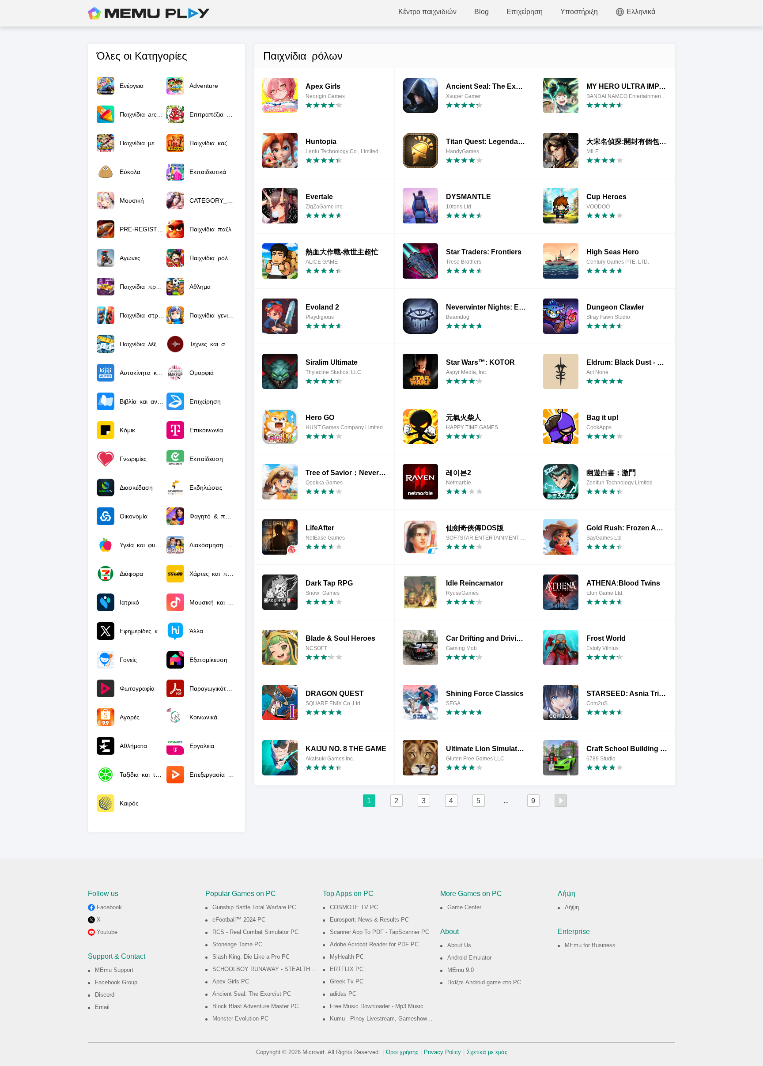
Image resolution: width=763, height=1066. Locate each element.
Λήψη (572, 907)
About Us (459, 945)
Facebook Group (116, 982)
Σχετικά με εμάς (487, 1052)
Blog (481, 11)
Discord (104, 994)
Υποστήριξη (579, 11)
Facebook (109, 907)
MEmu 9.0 (460, 970)
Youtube (107, 932)
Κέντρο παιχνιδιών (427, 11)
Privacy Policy (442, 1052)
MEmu (149, 13)
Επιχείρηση (524, 11)
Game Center (464, 907)
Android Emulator (469, 957)
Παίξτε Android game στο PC (484, 982)
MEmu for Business (590, 945)
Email (102, 1007)
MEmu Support (114, 970)
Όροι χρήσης (402, 1052)
